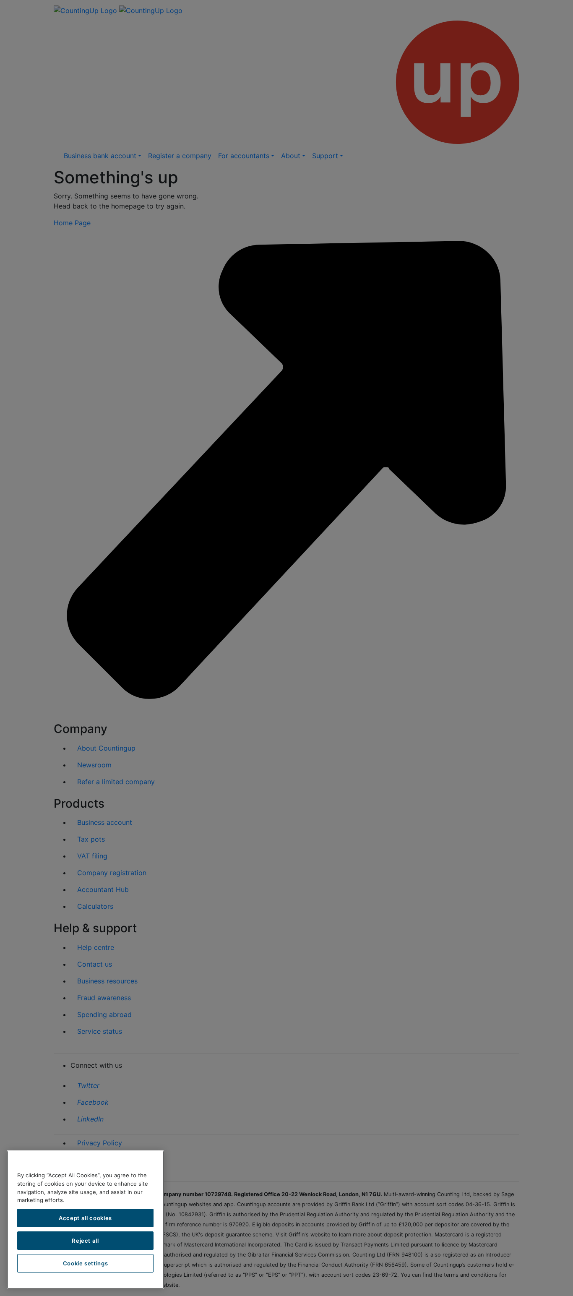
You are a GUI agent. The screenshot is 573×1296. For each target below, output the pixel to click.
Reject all (85, 1240)
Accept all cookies (85, 1218)
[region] (85, 1219)
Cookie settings (85, 1263)
